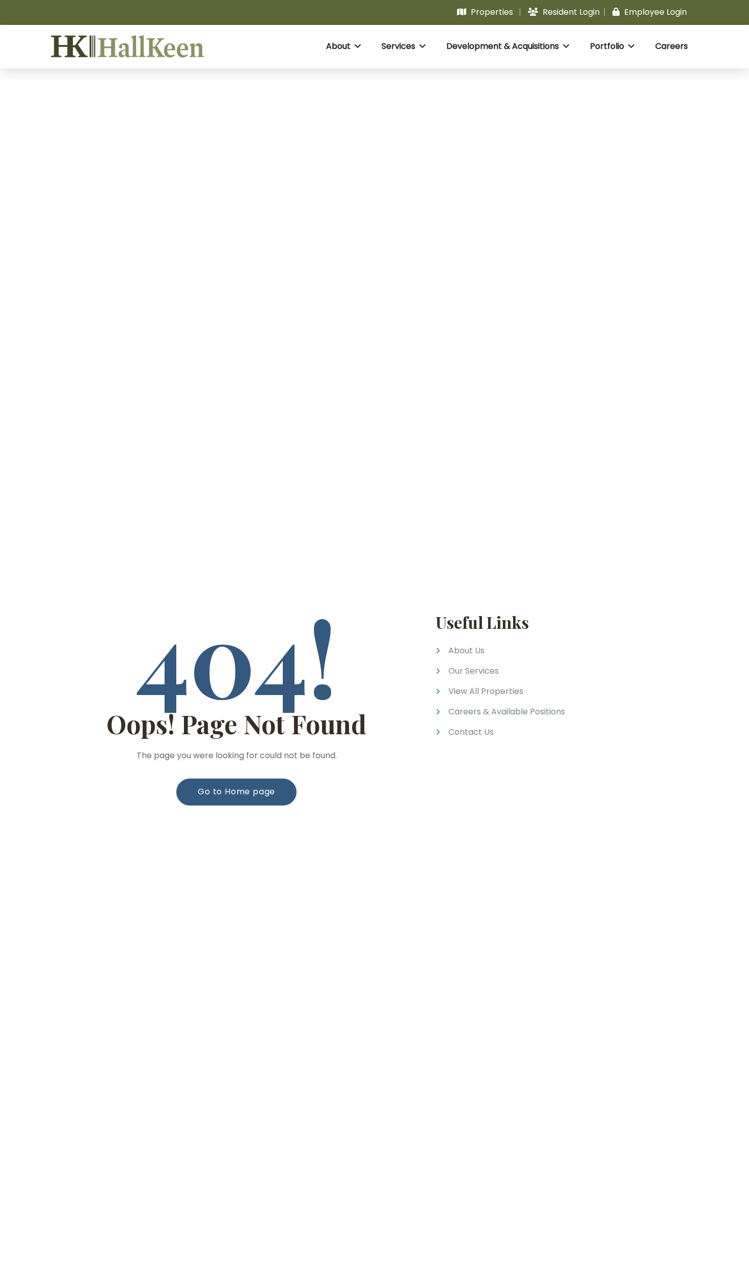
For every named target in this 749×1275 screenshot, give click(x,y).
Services (399, 46)
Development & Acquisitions (503, 46)
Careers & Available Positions (506, 711)
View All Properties (485, 691)
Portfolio (608, 46)
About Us (466, 650)
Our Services (473, 671)
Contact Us (471, 732)
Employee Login (654, 12)
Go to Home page (236, 791)
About (339, 46)
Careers (671, 46)
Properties (491, 12)
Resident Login (570, 12)
